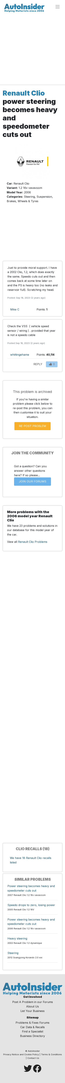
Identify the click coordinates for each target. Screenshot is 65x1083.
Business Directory (32, 1036)
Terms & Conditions (51, 1054)
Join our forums (32, 481)
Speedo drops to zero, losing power (31, 905)
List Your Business (32, 1011)
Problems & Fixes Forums (32, 1022)
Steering (12, 953)
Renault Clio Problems (32, 541)
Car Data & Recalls (32, 1027)
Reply (37, 364)
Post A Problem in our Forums (32, 1002)
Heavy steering (17, 938)
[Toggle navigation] (57, 6)
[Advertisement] (32, 48)
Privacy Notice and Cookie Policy (21, 1054)
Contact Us (33, 1058)
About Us (32, 1006)
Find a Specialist (32, 1031)
